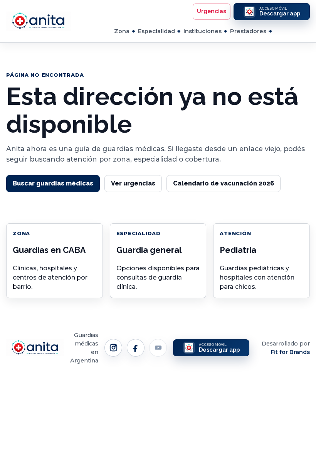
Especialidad (156, 31)
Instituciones (202, 31)
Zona (121, 31)
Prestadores (248, 31)
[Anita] (38, 21)
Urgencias (211, 11)
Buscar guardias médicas (53, 183)
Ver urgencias (133, 183)
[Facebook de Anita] (136, 348)
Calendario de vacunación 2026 (223, 183)
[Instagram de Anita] (113, 348)
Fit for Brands (290, 352)
